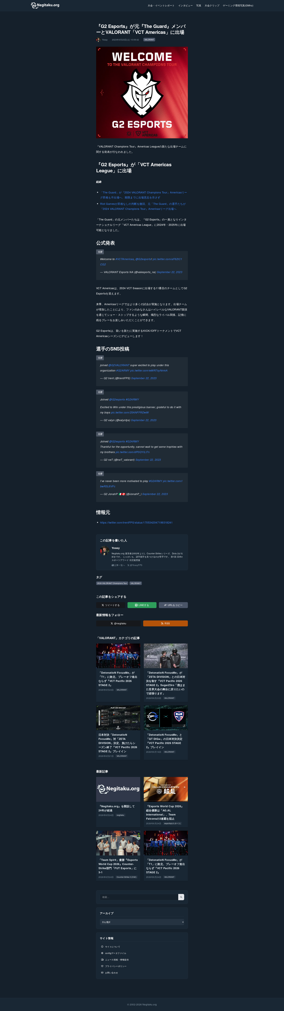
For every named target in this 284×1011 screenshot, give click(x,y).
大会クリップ (212, 5)
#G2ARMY (122, 370)
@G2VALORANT (118, 365)
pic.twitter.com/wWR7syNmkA (148, 370)
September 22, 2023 (169, 272)
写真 (198, 5)
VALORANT (149, 39)
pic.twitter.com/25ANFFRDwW (130, 412)
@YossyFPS (136, 565)
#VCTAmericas (125, 259)
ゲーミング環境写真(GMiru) (238, 5)
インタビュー (185, 5)
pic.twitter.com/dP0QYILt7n (133, 452)
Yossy (116, 548)
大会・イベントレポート (161, 5)
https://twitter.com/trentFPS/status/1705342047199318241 (136, 522)
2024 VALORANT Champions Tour (112, 583)
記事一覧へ (119, 565)
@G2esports (143, 259)
